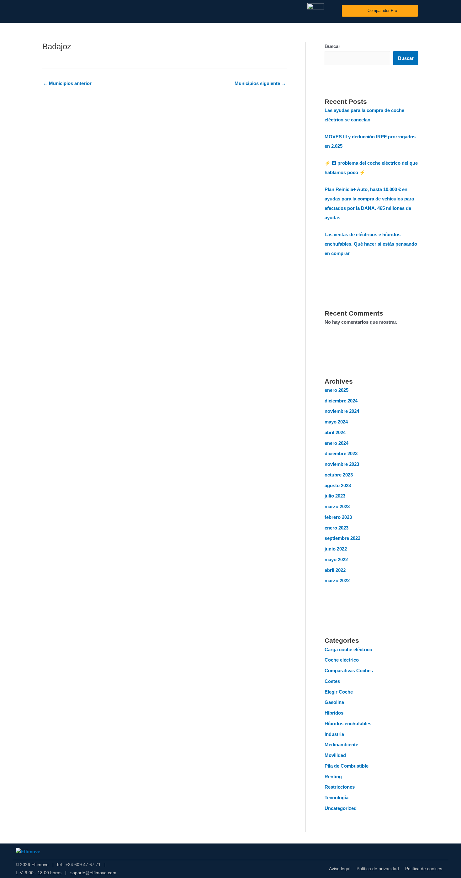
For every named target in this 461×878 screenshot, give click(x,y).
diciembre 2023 (341, 453)
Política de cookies (423, 868)
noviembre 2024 (342, 411)
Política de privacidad (378, 868)
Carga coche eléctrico (348, 649)
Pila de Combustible (346, 766)
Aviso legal (339, 868)
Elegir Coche (339, 691)
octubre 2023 (339, 474)
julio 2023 (335, 495)
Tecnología (336, 797)
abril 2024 (335, 432)
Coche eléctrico (342, 659)
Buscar (332, 46)
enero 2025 (336, 390)
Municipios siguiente (260, 83)
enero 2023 (336, 527)
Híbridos (334, 713)
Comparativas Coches (349, 670)
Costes (332, 681)
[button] (441, 11)
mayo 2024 (336, 421)
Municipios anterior (67, 83)
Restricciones (340, 787)
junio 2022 (336, 548)
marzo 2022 (337, 580)
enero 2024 (336, 443)
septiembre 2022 (342, 538)
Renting (333, 776)
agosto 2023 (338, 485)
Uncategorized (341, 808)
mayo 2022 (336, 559)
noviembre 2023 (342, 464)
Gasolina (334, 702)
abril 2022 (335, 570)
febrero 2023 (338, 517)
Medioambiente (341, 744)
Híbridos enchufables (348, 723)
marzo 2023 (337, 506)
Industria (334, 734)
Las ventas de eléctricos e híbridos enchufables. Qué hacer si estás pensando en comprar (371, 244)
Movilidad (335, 755)
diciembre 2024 (341, 400)
